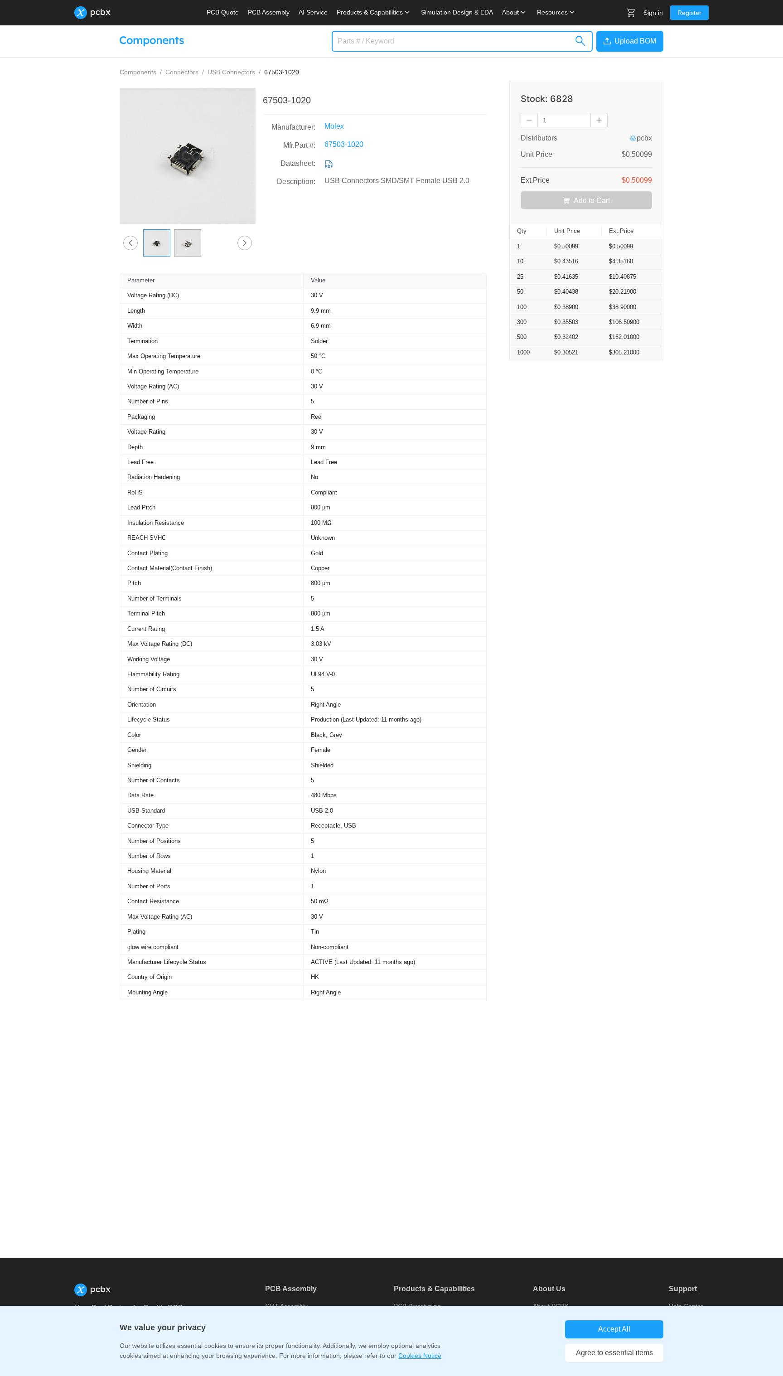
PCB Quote (223, 12)
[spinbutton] (564, 120)
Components (138, 72)
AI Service (313, 12)
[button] (628, 41)
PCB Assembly (269, 12)
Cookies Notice (419, 1355)
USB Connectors (231, 72)
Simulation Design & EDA (457, 12)
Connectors (181, 72)
